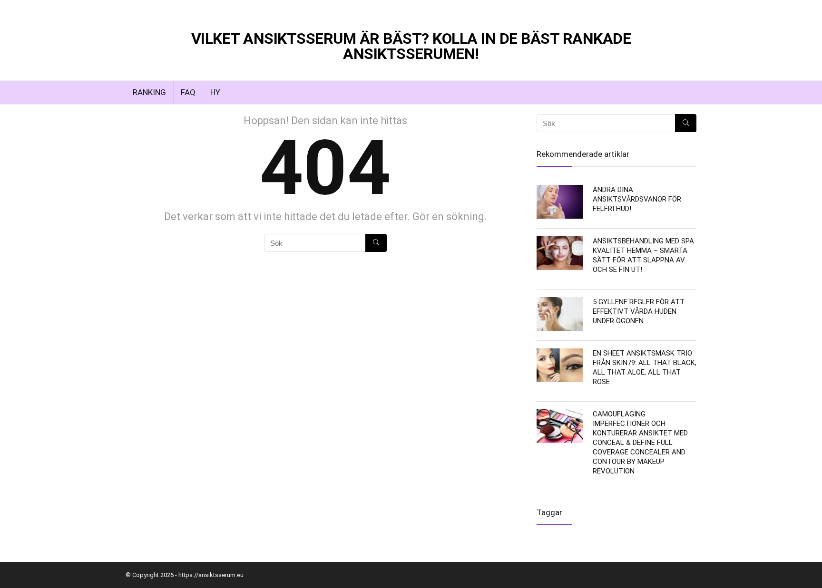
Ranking (149, 92)
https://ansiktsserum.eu (211, 574)
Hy (215, 92)
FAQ (188, 92)
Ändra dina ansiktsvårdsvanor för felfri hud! (637, 199)
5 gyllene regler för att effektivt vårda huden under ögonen (639, 311)
